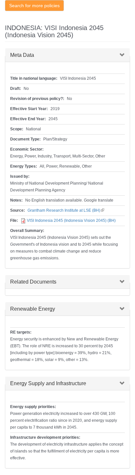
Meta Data (22, 55)
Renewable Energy (32, 309)
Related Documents (33, 282)
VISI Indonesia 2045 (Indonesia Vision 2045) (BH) (71, 220)
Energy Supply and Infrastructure (48, 383)
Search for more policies (34, 5)
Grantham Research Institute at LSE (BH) (66, 210)
